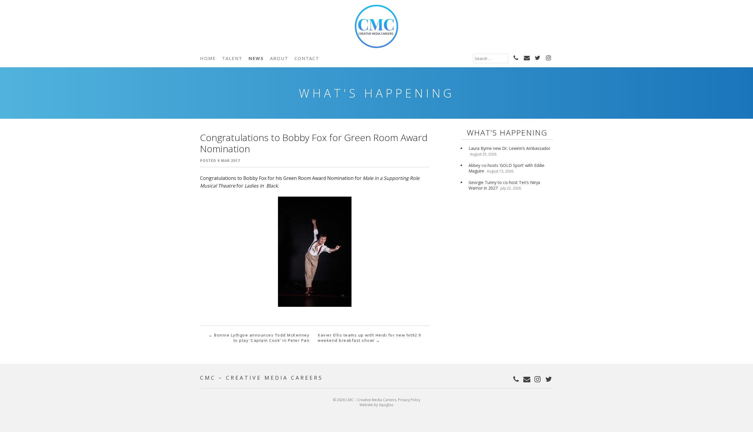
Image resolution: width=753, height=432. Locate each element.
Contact (306, 58)
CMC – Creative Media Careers (261, 377)
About (279, 58)
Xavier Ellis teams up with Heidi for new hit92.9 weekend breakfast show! (369, 337)
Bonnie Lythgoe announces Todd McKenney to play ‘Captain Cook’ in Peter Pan (259, 337)
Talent (232, 58)
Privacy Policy (409, 399)
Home (208, 58)
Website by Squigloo (376, 404)
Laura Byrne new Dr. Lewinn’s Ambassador (509, 148)
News (256, 58)
